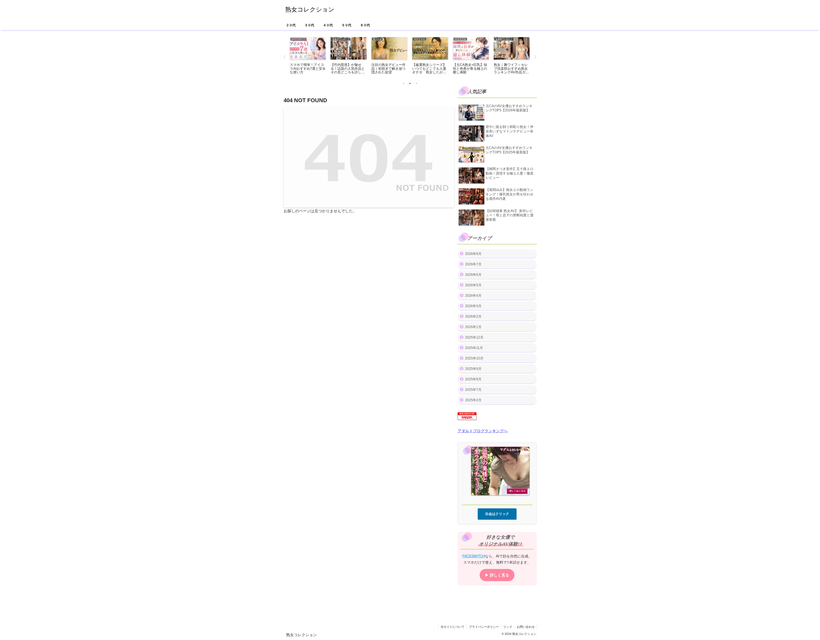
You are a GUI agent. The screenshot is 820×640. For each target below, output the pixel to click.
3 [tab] (416, 83)
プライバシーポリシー (484, 626)
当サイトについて (452, 626)
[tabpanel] (308, 56)
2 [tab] (410, 83)
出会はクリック (497, 513)
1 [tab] (403, 83)
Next (535, 57)
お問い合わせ (526, 626)
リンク (507, 626)
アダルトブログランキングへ (483, 431)
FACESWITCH (473, 555)
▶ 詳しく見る (497, 574)
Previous (285, 57)
